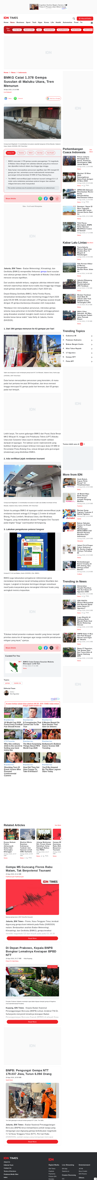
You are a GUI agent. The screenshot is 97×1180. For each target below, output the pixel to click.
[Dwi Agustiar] (6, 722)
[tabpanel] (32, 180)
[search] (74, 18)
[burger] (91, 23)
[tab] (12, 155)
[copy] (57, 208)
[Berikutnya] (61, 826)
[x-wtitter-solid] (51, 208)
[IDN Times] (11, 18)
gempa (47, 281)
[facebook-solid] (46, 208)
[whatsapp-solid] (40, 208)
